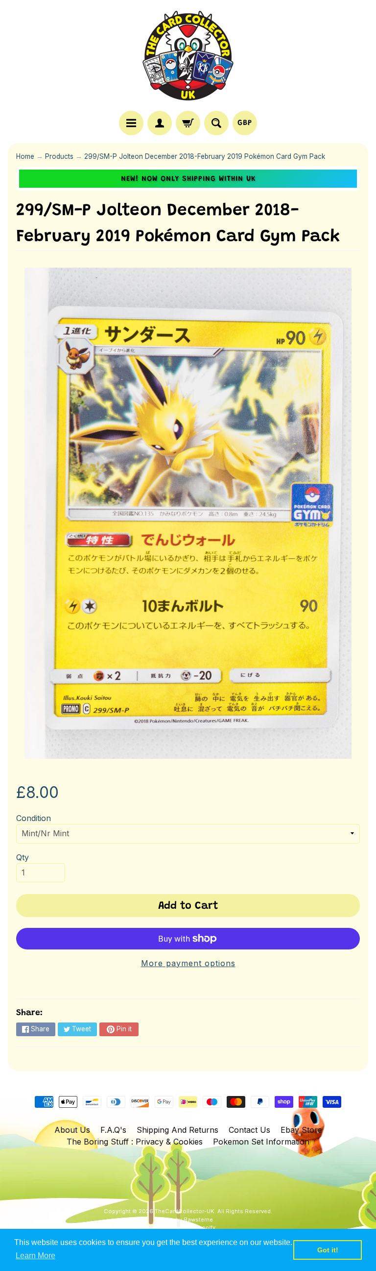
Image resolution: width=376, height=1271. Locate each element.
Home (25, 156)
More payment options (188, 963)
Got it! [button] (327, 1250)
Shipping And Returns (177, 1130)
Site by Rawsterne (188, 1219)
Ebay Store (301, 1130)
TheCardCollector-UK (184, 1211)
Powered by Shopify (188, 1227)
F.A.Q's (113, 1130)
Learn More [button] (35, 1255)
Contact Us (249, 1130)
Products (59, 156)
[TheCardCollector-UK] (188, 57)
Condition (33, 818)
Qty (22, 857)
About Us (72, 1130)
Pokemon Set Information (261, 1141)
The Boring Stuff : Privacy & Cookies (135, 1141)
